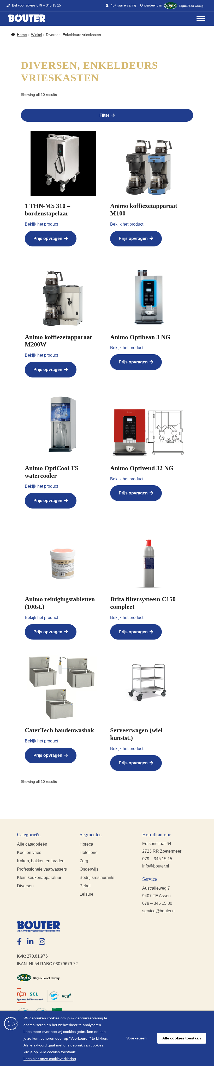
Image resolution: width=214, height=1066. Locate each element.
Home (22, 35)
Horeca (86, 844)
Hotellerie (89, 852)
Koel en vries (29, 852)
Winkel (36, 35)
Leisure (86, 894)
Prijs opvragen (47, 238)
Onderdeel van (151, 5)
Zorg (84, 861)
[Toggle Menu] (201, 18)
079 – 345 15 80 (157, 903)
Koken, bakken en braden (40, 861)
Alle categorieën (32, 844)
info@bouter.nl (155, 866)
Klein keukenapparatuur (39, 877)
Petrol (85, 886)
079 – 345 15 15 (49, 6)
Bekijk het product (41, 224)
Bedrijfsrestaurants (97, 877)
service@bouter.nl (159, 911)
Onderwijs (89, 869)
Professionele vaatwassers (42, 869)
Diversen (25, 886)
